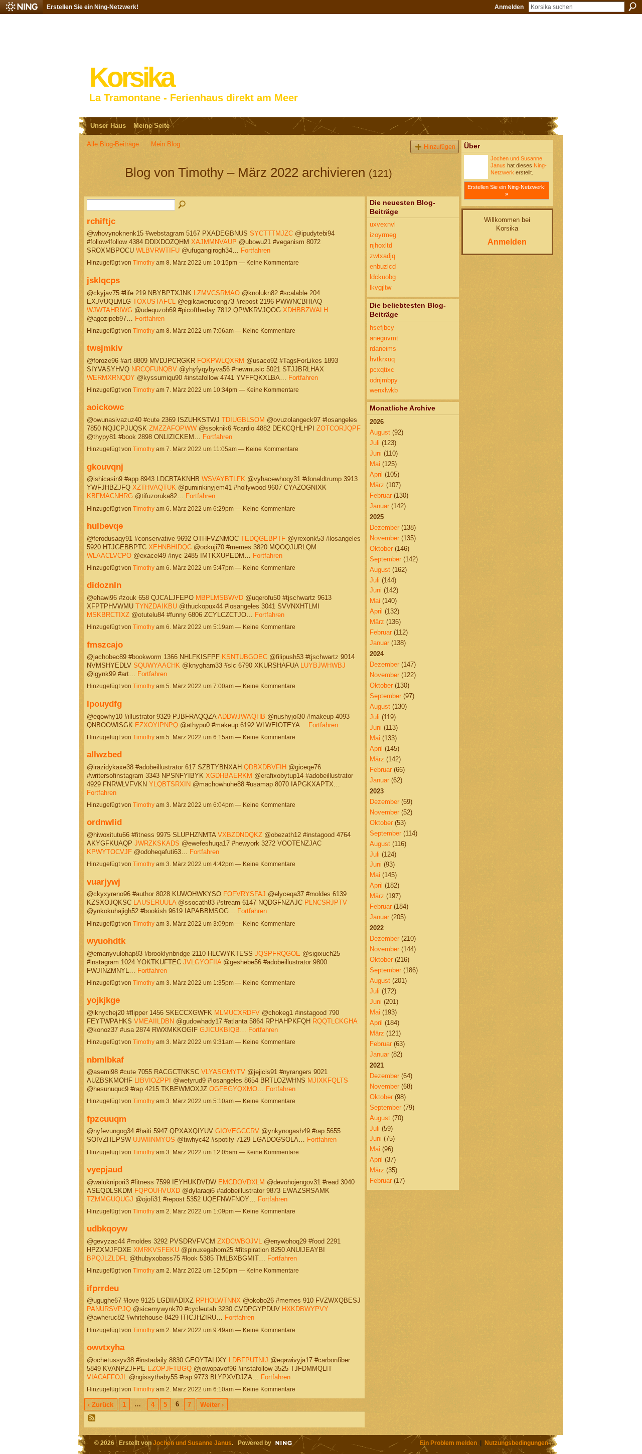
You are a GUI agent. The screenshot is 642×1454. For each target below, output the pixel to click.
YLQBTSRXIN (170, 784)
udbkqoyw (107, 1228)
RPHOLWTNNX (218, 1300)
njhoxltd (381, 245)
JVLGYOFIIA (202, 962)
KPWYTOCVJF (109, 852)
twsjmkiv (104, 348)
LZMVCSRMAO (217, 293)
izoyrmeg (383, 235)
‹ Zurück (100, 1404)
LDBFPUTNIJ (248, 1360)
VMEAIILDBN (154, 1021)
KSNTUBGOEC (244, 657)
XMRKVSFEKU (156, 1250)
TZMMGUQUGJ (110, 1199)
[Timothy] (103, 190)
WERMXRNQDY (111, 377)
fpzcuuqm (106, 1119)
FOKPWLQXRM (220, 360)
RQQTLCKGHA (334, 1021)
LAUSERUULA (154, 902)
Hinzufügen (439, 146)
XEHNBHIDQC (170, 547)
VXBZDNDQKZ (240, 835)
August (380, 432)
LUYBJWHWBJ (323, 665)
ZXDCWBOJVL (239, 1241)
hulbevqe (105, 526)
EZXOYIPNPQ (156, 725)
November (384, 538)
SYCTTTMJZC (271, 233)
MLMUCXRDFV (237, 1012)
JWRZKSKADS (157, 843)
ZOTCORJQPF (338, 428)
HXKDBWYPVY (305, 1309)
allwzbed (104, 754)
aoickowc (105, 407)
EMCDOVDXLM (241, 1182)
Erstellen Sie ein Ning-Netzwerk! (92, 7)
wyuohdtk (106, 941)
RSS (92, 1418)
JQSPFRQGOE (277, 953)
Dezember (384, 527)
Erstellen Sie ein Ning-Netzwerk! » (506, 190)
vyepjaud (104, 1169)
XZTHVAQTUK (154, 487)
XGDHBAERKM (229, 775)
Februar (381, 495)
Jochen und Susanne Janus (192, 1442)
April (376, 474)
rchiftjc (101, 221)
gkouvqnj (105, 467)
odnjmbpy (384, 380)
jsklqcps (103, 280)
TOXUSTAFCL (154, 301)
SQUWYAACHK (156, 665)
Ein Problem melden (448, 1442)
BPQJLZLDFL (107, 1258)
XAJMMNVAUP (214, 242)
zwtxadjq (382, 256)
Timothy (143, 262)
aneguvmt (384, 338)
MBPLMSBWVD (219, 597)
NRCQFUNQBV (154, 369)
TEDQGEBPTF (263, 538)
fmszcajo (105, 645)
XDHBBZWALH (305, 310)
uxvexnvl (383, 224)
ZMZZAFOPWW (173, 428)
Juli (375, 443)
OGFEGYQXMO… (236, 1089)
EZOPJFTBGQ (169, 1368)
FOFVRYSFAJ (244, 894)
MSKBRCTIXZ (108, 614)
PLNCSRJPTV (325, 902)
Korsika (131, 77)
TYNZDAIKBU (156, 606)
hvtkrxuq (382, 359)
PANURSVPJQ (109, 1309)
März (377, 485)
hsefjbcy (382, 327)
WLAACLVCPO (109, 555)
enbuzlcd (383, 266)
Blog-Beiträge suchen (182, 205)
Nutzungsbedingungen (516, 1442)
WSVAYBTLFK (223, 479)
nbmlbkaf (105, 1060)
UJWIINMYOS (154, 1139)
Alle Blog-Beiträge (113, 144)
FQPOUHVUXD (157, 1190)
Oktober (381, 548)
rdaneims (383, 348)
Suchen (632, 6)
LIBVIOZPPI (152, 1080)
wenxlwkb (384, 390)
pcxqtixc (382, 369)
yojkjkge (103, 1000)
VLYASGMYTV (223, 1072)
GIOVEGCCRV (237, 1131)
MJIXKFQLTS (327, 1080)
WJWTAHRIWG (109, 310)
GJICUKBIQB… (223, 1029)
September (385, 559)
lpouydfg (104, 704)
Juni (376, 453)
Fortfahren (255, 250)
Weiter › (212, 1404)
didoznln (104, 585)
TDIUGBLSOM (243, 420)
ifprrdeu (103, 1288)
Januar (379, 506)
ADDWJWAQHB (241, 716)
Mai (375, 464)
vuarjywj (103, 882)
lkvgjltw (380, 287)
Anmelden (509, 7)
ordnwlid (104, 822)
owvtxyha (105, 1347)
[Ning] (21, 7)
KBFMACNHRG (110, 496)
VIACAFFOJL (107, 1377)
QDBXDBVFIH (265, 767)
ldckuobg (383, 277)
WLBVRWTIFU (158, 250)
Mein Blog (165, 144)
